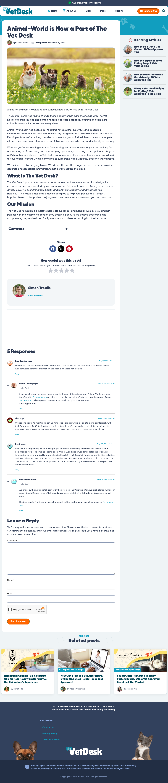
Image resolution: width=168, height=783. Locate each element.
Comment (12, 541)
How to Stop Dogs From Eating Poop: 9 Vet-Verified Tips (148, 63)
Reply (17, 374)
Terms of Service (51, 739)
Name (10, 580)
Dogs (103, 11)
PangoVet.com (40, 397)
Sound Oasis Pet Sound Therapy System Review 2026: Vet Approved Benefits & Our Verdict (138, 679)
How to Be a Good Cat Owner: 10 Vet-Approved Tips (149, 49)
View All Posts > (35, 296)
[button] (52, 248)
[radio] (50, 271)
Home (54, 11)
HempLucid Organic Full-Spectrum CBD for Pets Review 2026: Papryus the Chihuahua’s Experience (25, 679)
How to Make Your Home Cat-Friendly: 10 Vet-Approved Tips (148, 77)
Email (10, 594)
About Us (71, 11)
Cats (88, 11)
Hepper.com (25, 400)
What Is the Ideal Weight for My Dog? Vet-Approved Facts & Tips (149, 91)
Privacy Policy (49, 733)
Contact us (48, 727)
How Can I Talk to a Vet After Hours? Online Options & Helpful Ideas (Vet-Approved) (82, 679)
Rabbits (119, 11)
